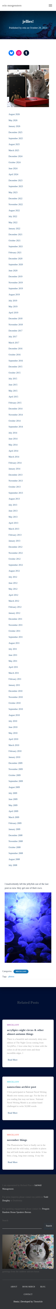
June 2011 (13, 655)
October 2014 (15, 421)
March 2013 (14, 529)
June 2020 (13, 270)
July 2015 (13, 378)
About (14, 1287)
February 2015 (15, 403)
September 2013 (16, 493)
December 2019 (15, 276)
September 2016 (16, 361)
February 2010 (15, 751)
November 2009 (16, 769)
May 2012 (13, 589)
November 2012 (16, 553)
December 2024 (15, 156)
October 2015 (15, 373)
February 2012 (15, 607)
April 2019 (13, 312)
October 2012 (15, 559)
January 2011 (14, 685)
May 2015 (13, 391)
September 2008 (16, 853)
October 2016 (15, 355)
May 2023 (13, 192)
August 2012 (14, 571)
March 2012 (14, 601)
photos (11, 976)
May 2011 (13, 661)
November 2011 (16, 625)
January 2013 (14, 541)
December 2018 (15, 318)
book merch (28, 1287)
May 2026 (13, 120)
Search (5, 1220)
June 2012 (13, 583)
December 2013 (15, 475)
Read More (12, 1060)
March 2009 (14, 817)
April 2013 (13, 523)
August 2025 (14, 144)
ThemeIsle (38, 1301)
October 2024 (15, 162)
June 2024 (13, 168)
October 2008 (15, 847)
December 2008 (15, 835)
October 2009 (15, 775)
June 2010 (13, 727)
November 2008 (16, 841)
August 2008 (14, 859)
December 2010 (15, 691)
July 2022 (13, 216)
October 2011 (14, 631)
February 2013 (15, 535)
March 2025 (14, 150)
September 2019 (16, 288)
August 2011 (14, 643)
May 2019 (13, 306)
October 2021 (15, 240)
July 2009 (13, 793)
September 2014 (16, 427)
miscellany (21, 971)
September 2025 (16, 138)
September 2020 (16, 264)
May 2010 (13, 733)
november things (17, 1140)
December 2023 (15, 180)
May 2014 (13, 445)
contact (28, 1294)
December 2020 (15, 258)
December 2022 (15, 198)
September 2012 (16, 565)
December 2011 (15, 619)
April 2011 (13, 667)
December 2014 (15, 409)
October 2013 (15, 487)
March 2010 (14, 745)
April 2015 (13, 397)
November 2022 (16, 204)
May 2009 (13, 805)
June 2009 (13, 799)
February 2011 (15, 679)
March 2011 (14, 673)
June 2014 (13, 439)
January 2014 (14, 469)
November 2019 (16, 282)
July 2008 (13, 865)
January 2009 (14, 829)
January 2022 (14, 228)
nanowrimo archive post (21, 1086)
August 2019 (14, 294)
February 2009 (15, 823)
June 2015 (13, 385)
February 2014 (15, 463)
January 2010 (14, 757)
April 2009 (13, 811)
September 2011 (16, 637)
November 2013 (16, 481)
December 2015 (15, 367)
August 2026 (14, 114)
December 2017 (15, 331)
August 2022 (14, 210)
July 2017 (13, 336)
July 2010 (13, 721)
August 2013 (14, 499)
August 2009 (14, 787)
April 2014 (13, 451)
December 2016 (15, 348)
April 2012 (13, 595)
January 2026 (14, 126)
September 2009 (16, 781)
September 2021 (16, 246)
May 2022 (13, 222)
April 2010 (13, 739)
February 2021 (15, 252)
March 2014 (14, 457)
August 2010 (14, 715)
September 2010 (16, 709)
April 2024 (13, 174)
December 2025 (15, 132)
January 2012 (14, 613)
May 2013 (13, 517)
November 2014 (16, 415)
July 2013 (13, 505)
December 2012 (15, 547)
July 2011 (13, 649)
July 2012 (13, 577)
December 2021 (15, 234)
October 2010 (15, 703)
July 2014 (13, 433)
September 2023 (16, 186)
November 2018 (16, 324)
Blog (42, 1287)
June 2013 (13, 511)
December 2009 (15, 763)
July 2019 (13, 301)
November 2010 (16, 697)
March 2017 (14, 343)
